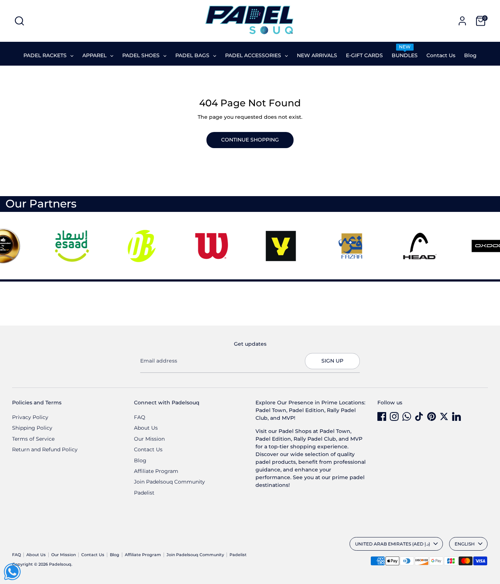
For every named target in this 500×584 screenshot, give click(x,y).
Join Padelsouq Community (169, 481)
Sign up (332, 360)
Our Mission (149, 439)
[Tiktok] (419, 416)
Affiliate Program (156, 471)
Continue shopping (250, 139)
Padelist (144, 492)
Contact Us (148, 449)
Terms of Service (33, 439)
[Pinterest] (431, 416)
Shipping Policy (32, 428)
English (465, 544)
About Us (146, 428)
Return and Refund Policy (45, 449)
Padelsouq (60, 564)
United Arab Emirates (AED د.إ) (392, 544)
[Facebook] (381, 416)
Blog (140, 460)
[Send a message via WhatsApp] (12, 571)
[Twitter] (444, 416)
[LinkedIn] (456, 416)
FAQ (139, 417)
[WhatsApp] (406, 416)
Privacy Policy (30, 417)
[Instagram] (394, 416)
